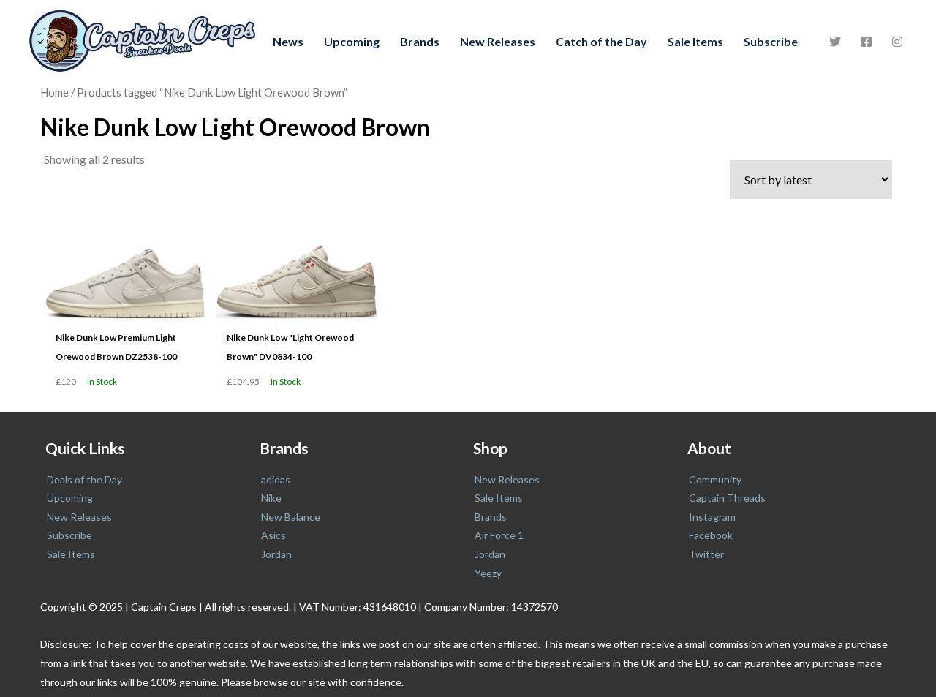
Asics (273, 535)
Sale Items (695, 41)
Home (54, 92)
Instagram (712, 516)
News (288, 41)
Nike (271, 497)
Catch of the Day (601, 41)
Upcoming (352, 41)
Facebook (711, 535)
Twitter (706, 554)
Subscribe (771, 41)
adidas (275, 479)
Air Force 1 (499, 535)
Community (715, 479)
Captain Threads (727, 497)
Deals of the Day (84, 479)
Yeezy (488, 573)
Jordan (276, 554)
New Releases (497, 41)
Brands (419, 41)
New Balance (290, 516)
